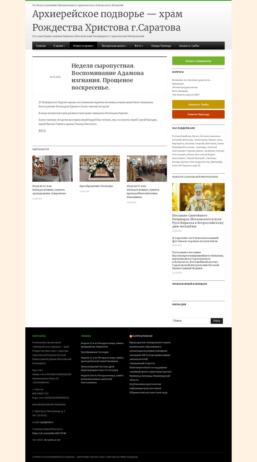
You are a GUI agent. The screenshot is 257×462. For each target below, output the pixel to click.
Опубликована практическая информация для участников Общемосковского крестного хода (148, 388)
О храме (59, 45)
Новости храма (83, 45)
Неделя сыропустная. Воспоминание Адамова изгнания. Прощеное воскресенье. (108, 76)
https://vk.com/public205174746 (49, 433)
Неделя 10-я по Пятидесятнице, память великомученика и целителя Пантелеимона (102, 379)
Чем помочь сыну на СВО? (186, 94)
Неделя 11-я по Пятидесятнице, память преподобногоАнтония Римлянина (143, 191)
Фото (139, 45)
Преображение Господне (96, 186)
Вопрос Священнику (198, 61)
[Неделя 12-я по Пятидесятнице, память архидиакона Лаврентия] (52, 169)
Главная (41, 45)
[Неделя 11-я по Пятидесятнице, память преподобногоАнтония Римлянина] (147, 169)
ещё (196, 165)
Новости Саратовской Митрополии (195, 177)
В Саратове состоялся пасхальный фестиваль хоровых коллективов (195, 239)
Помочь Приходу (198, 114)
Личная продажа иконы (185, 87)
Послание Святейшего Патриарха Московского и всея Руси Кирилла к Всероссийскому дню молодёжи (198, 221)
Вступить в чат (52, 439)
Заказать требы (189, 45)
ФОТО (42, 130)
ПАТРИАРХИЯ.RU (142, 336)
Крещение (178, 83)
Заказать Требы (198, 104)
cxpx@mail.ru (46, 422)
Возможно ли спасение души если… (192, 79)
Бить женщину (180, 91)
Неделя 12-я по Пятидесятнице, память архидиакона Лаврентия (49, 189)
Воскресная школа (114, 45)
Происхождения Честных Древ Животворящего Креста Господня (99, 368)
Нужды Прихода (161, 45)
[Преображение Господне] (100, 169)
